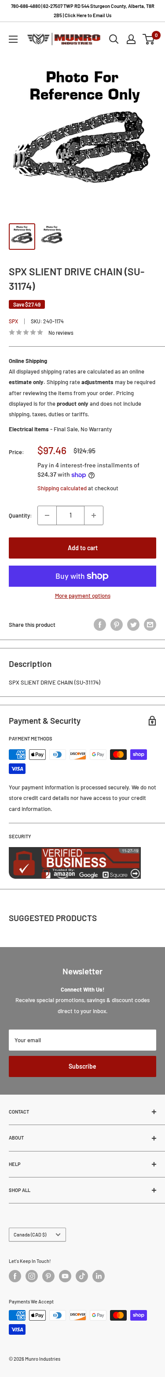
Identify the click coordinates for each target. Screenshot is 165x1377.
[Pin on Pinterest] (116, 624)
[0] (148, 39)
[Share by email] (150, 624)
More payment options (82, 595)
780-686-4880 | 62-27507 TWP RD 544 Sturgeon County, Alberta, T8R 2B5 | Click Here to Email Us (82, 10)
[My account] (131, 39)
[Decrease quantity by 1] (47, 515)
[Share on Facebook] (100, 624)
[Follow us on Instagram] (32, 1276)
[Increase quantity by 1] (93, 515)
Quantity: (20, 515)
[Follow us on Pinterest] (48, 1276)
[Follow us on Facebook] (15, 1276)
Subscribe (82, 1066)
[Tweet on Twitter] (133, 624)
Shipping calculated (62, 488)
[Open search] (114, 39)
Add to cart (83, 548)
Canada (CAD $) (30, 1234)
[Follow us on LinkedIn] (98, 1276)
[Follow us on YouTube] (65, 1276)
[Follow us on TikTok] (82, 1276)
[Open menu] (13, 39)
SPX (13, 321)
